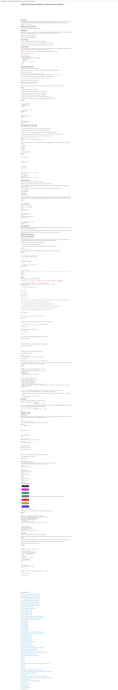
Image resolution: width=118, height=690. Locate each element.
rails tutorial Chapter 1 (25, 622)
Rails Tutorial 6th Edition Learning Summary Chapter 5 (30, 600)
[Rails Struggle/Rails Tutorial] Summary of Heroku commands (31, 669)
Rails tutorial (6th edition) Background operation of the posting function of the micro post (36, 671)
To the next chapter (24, 575)
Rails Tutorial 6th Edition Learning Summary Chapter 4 (30, 595)
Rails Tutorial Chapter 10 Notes (26, 636)
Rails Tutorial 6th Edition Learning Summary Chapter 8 (30, 605)
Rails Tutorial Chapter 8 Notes (26, 644)
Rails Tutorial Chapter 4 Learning (26, 611)
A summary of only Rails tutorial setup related (29, 672)
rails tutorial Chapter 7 (25, 624)
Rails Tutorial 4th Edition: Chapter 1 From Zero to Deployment (31, 616)
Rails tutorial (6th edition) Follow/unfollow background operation (32, 633)
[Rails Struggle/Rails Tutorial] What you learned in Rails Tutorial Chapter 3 (34, 676)
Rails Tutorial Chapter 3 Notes (26, 638)
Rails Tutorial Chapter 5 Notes (26, 635)
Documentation (4, 1)
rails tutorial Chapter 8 (25, 630)
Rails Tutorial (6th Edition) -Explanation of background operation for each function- (35, 663)
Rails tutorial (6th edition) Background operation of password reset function (34, 652)
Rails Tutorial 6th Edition (28, 24)
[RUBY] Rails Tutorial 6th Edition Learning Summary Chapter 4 (21, 1)
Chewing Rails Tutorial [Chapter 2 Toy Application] (30, 655)
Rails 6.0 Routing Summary (25, 687)
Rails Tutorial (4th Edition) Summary (27, 606)
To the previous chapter (25, 573)
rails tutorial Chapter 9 (25, 628)
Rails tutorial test (24, 674)
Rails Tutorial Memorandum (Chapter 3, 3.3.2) (29, 646)
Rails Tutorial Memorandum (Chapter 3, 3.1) (28, 641)
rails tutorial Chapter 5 (25, 625)
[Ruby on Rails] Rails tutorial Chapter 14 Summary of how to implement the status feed (36, 677)
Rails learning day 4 (24, 685)
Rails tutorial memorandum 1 (26, 679)
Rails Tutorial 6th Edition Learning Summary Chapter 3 (30, 603)
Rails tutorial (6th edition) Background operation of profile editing (32, 647)
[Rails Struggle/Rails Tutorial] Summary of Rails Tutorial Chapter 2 (32, 617)
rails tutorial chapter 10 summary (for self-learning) (30, 619)
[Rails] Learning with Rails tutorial (26, 639)
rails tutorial (23, 657)
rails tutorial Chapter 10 (25, 627)
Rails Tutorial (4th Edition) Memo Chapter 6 (28, 608)
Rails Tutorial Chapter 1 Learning (26, 613)
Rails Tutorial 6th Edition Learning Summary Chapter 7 (30, 594)
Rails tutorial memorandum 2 (26, 683)
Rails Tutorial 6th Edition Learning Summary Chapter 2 (30, 602)
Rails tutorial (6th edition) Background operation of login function (32, 650)
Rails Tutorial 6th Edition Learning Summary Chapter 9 (30, 597)
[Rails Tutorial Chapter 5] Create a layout (28, 654)
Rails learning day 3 (24, 682)
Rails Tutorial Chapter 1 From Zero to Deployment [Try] (30, 680)
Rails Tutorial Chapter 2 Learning (26, 614)
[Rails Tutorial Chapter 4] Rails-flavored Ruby (29, 649)
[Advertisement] (95, 144)
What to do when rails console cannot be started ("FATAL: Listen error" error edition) (35, 78)
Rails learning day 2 (24, 688)
